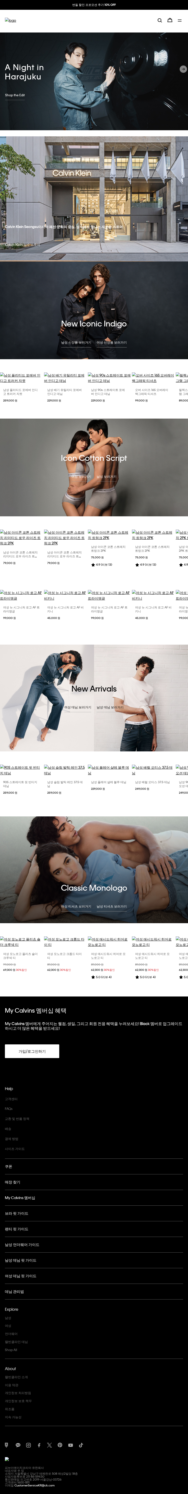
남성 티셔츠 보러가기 (112, 906)
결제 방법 (11, 1139)
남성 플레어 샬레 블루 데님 (108, 782)
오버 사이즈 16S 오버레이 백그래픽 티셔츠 (151, 392)
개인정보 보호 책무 (18, 1401)
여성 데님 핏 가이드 (20, 1275)
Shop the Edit (15, 95)
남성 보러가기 (107, 476)
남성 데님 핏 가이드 (20, 1260)
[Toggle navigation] (180, 24)
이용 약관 (11, 1385)
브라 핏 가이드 (16, 1213)
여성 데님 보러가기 (77, 707)
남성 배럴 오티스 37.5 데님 (152, 782)
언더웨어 (11, 1334)
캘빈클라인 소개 (16, 1377)
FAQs (8, 1108)
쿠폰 (8, 1166)
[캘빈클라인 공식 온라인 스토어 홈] (10, 24)
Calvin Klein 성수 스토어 (22, 244)
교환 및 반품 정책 (17, 1118)
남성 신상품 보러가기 (76, 342)
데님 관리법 (14, 1291)
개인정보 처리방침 (18, 1393)
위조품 (9, 1409)
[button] (183, 69)
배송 (8, 1128)
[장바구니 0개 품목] (169, 24)
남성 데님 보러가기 (110, 707)
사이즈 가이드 (15, 1149)
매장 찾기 (12, 1182)
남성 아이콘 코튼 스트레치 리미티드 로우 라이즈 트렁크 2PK (20, 556)
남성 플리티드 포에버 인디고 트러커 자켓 (20, 392)
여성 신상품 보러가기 (112, 342)
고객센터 (11, 1099)
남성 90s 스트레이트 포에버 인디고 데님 (108, 392)
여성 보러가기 (81, 476)
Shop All (11, 1350)
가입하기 (94, 9)
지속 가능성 (13, 1417)
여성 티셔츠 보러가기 (76, 906)
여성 (8, 1325)
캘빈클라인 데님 (16, 1342)
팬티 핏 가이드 (16, 1228)
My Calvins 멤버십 (20, 1197)
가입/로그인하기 (32, 1051)
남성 (8, 1318)
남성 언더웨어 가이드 (22, 1244)
